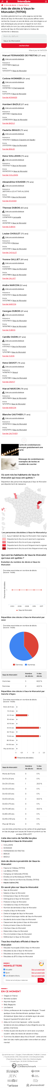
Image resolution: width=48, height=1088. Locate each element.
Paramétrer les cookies (14, 1059)
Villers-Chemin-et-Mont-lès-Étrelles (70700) (21, 880)
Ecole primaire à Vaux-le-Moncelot (17, 925)
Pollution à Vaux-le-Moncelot (14, 902)
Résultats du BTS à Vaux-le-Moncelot (18, 956)
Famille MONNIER (9, 97)
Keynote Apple (10, 1002)
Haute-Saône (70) (10, 883)
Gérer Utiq (26, 1059)
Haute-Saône (24, 5)
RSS (17, 1057)
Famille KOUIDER (9, 201)
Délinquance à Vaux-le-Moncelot (16, 899)
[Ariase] (12, 1085)
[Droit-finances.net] (35, 1076)
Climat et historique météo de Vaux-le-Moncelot (22, 916)
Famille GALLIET (9, 278)
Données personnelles (37, 1057)
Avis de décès (10, 5)
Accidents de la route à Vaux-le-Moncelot (19, 919)
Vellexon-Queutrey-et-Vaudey (23, 140)
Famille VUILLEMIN (10, 175)
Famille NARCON (9, 304)
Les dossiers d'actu (12, 976)
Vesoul (15, 372)
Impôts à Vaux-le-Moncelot (14, 911)
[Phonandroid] (35, 1085)
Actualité (8, 970)
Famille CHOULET (9, 253)
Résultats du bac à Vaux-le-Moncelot (17, 951)
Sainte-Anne (17, 114)
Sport (7, 973)
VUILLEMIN (8, 845)
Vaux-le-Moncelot (20, 71)
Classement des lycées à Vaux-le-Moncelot (20, 922)
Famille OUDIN (8, 356)
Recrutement (24, 1057)
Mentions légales (36, 1059)
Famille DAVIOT (8, 382)
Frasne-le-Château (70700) (14, 868)
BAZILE (6, 857)
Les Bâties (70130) (10, 871)
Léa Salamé (8, 1007)
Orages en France (11, 996)
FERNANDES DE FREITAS (13, 851)
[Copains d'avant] (12, 1080)
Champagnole (18, 88)
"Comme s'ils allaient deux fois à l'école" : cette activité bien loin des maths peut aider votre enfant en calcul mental (25, 1040)
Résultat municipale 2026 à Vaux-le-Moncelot (21, 948)
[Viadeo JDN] (35, 1080)
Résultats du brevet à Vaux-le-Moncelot (19, 954)
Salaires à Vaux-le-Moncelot (14, 893)
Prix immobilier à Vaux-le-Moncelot (17, 934)
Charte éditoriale (27, 1054)
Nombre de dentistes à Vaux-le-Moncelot (19, 908)
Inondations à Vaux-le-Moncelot (16, 905)
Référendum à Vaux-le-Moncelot (16, 937)
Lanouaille (17, 217)
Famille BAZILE (8, 123)
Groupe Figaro (15, 1061)
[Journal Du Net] (12, 1076)
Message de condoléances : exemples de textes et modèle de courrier (32, 461)
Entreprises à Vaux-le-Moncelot (16, 896)
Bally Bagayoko (10, 1005)
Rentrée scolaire (10, 999)
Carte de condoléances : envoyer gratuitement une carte (31, 447)
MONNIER (7, 848)
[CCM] (35, 1071)
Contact (43, 1054)
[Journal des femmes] (12, 1071)
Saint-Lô (15, 65)
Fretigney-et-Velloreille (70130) (15, 874)
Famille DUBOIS (8, 227)
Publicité (37, 1054)
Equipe (18, 1054)
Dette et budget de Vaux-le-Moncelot (18, 914)
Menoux (15, 243)
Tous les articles (9, 1057)
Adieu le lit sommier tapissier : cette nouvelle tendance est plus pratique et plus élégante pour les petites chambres (24, 1025)
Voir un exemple (38, 970)
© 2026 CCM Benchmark (29, 1061)
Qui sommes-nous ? (8, 1054)
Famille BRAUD (8, 149)
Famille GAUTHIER (9, 434)
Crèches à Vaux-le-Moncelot (14, 928)
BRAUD (6, 854)
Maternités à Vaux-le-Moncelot (15, 931)
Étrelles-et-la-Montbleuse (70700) (17, 877)
